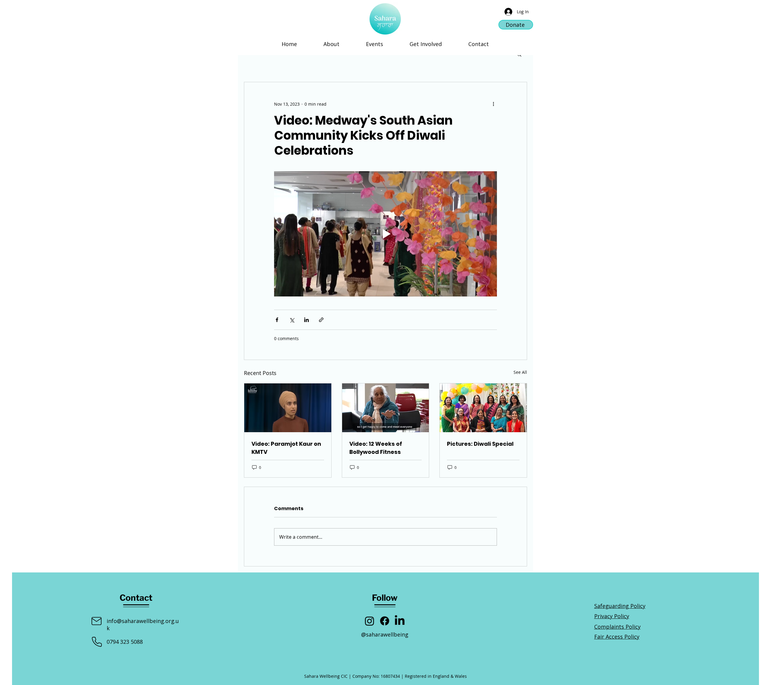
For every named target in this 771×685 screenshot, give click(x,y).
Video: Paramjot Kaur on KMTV (286, 448)
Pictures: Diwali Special (480, 444)
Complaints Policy (617, 626)
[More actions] (493, 103)
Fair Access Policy (616, 636)
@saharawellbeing (384, 634)
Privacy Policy (611, 616)
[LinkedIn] (400, 621)
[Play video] (385, 233)
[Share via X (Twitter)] (292, 320)
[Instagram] (370, 621)
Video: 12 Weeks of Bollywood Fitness (375, 448)
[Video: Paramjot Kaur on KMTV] (287, 407)
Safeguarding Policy (619, 605)
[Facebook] (385, 621)
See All (520, 372)
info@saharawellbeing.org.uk (143, 624)
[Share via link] (321, 320)
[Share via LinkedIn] (306, 320)
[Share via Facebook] (277, 320)
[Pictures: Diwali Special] (483, 407)
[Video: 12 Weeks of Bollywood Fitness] (385, 407)
